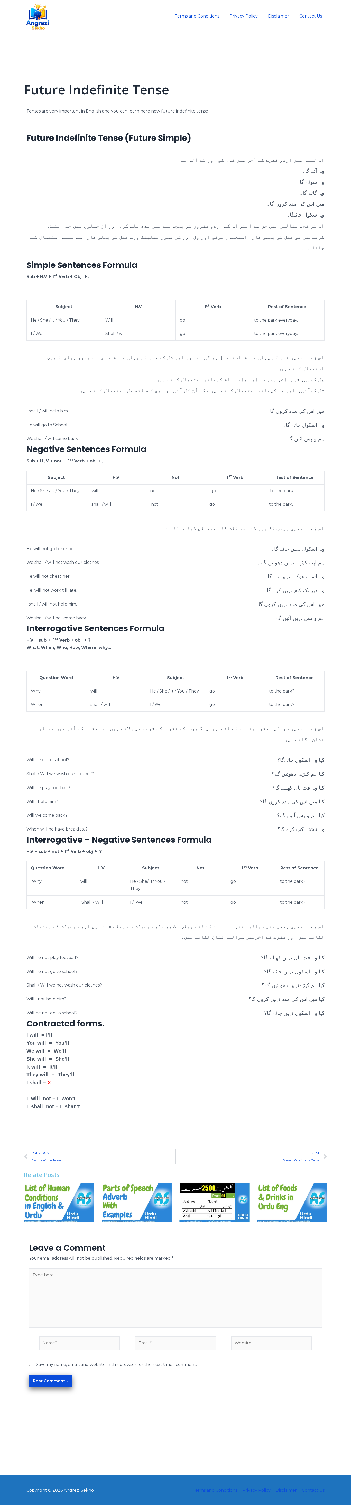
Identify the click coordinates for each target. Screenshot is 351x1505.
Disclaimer (278, 16)
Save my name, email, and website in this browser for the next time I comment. (116, 1364)
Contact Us (310, 16)
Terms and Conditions (197, 16)
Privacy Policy (243, 16)
